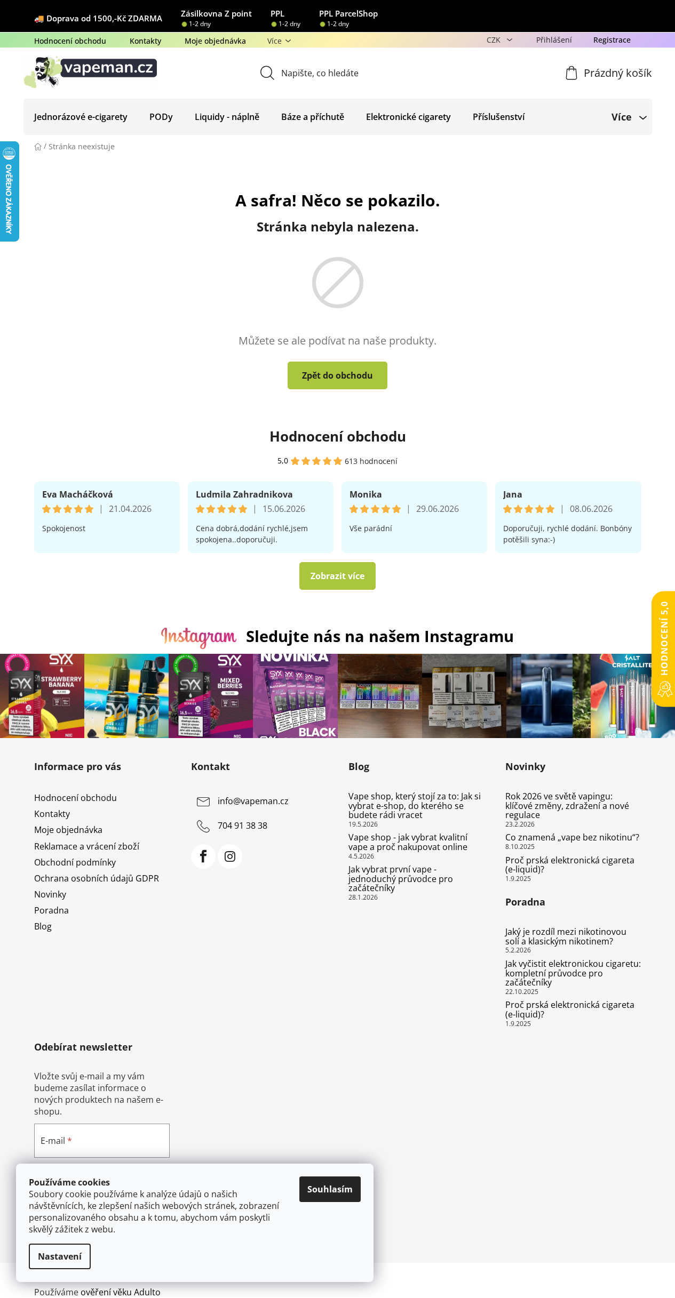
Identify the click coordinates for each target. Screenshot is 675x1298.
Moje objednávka (215, 41)
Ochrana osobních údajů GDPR (96, 878)
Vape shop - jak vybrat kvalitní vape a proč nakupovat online (407, 842)
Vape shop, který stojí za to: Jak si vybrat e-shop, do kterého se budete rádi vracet (414, 806)
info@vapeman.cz (253, 801)
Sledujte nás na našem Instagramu (380, 636)
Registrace (612, 40)
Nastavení (60, 1256)
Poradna (51, 910)
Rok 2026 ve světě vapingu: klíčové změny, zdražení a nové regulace (567, 806)
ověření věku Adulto (121, 1292)
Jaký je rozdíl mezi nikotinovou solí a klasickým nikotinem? (565, 936)
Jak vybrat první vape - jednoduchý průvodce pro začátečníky (400, 879)
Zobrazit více (337, 576)
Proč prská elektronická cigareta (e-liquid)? (569, 865)
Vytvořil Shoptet (609, 1274)
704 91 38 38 (242, 825)
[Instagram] (230, 856)
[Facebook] (203, 856)
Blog (43, 926)
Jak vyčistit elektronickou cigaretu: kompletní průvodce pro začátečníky (573, 973)
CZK (495, 40)
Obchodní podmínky (75, 862)
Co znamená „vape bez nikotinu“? (572, 838)
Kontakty (145, 41)
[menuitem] (80, 117)
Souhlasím (330, 1189)
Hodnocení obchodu (70, 41)
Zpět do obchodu (337, 375)
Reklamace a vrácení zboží (86, 846)
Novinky (50, 894)
